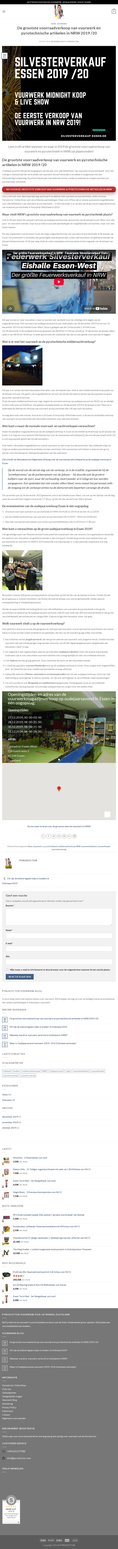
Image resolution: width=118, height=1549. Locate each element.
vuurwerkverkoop (59, 849)
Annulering (7, 1403)
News (53, 24)
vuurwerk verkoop (27, 1075)
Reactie (10, 905)
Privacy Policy (9, 1407)
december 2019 (10, 1116)
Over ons (6, 1389)
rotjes (68, 1071)
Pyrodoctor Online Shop (14, 1385)
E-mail (9, 943)
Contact (6, 1414)
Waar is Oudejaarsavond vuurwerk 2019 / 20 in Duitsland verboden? (43, 1043)
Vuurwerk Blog (9, 1400)
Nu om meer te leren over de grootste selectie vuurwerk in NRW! (59, 826)
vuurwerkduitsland (89, 846)
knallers (17, 1071)
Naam (9, 930)
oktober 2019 (9, 1127)
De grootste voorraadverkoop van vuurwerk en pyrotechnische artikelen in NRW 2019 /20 (54, 1018)
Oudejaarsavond (56, 1071)
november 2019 (10, 1122)
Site (8, 956)
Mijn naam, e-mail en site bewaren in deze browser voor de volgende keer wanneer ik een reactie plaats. (60, 970)
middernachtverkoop (66, 846)
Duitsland (53, 846)
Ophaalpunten (9, 1392)
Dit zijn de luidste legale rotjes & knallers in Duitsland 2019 (38, 1026)
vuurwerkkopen (103, 846)
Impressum (7, 1411)
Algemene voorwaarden (14, 1418)
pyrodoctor (73, 41)
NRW (78, 846)
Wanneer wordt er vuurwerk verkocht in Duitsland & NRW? (39, 1035)
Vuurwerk (62, 24)
